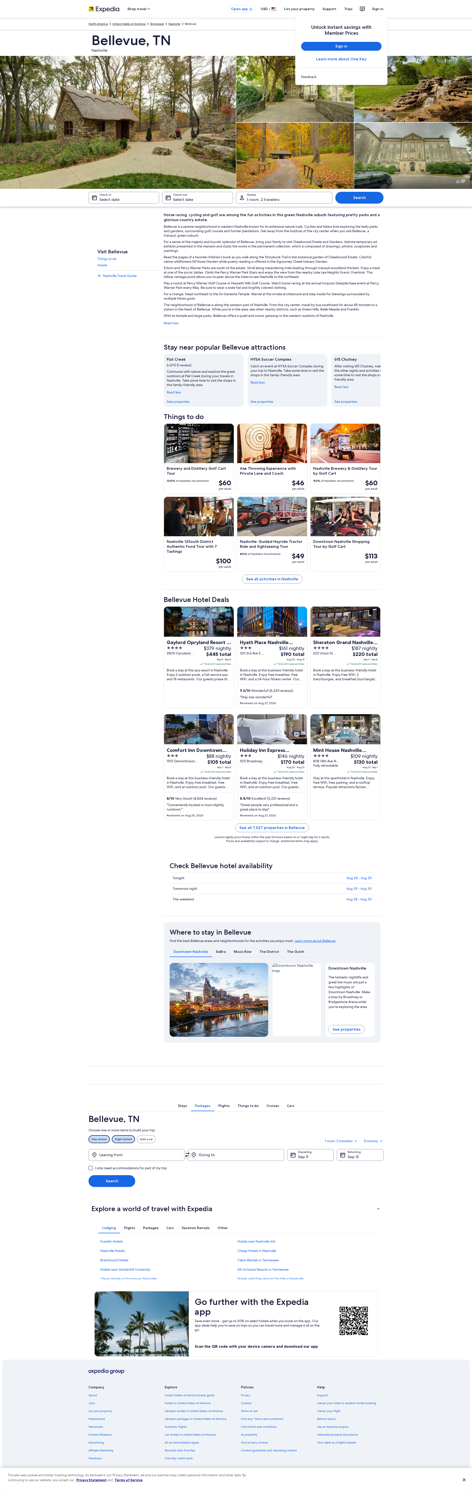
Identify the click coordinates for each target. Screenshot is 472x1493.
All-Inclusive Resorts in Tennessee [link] (263, 1269)
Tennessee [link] (157, 24)
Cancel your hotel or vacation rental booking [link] (346, 1403)
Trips (348, 9)
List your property (299, 9)
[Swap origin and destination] (187, 1154)
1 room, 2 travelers (263, 199)
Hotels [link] (102, 265)
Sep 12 (353, 1156)
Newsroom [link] (95, 1427)
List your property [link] (100, 1411)
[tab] (191, 951)
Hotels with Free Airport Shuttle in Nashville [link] (270, 1279)
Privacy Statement (91, 1480)
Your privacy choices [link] (254, 1442)
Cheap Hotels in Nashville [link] (256, 1251)
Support (329, 9)
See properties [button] (346, 1029)
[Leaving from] (136, 1155)
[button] (236, 1209)
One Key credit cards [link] (179, 1458)
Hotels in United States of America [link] (187, 1403)
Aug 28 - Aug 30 (359, 899)
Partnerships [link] (96, 1419)
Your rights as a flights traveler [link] (336, 1442)
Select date (109, 199)
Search (359, 197)
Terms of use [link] (249, 1411)
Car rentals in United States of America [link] (190, 1435)
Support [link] (322, 1395)
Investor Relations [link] (100, 1435)
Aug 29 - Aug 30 (359, 888)
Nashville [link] (174, 24)
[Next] (380, 380)
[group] (350, 991)
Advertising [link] (96, 1442)
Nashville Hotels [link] (112, 1251)
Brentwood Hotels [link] (114, 1260)
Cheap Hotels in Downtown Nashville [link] (128, 1279)
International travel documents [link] (337, 1435)
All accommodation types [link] (182, 1442)
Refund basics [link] (326, 1419)
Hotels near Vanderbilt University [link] (125, 1269)
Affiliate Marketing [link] (100, 1450)
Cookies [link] (246, 1403)
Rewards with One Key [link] (180, 1450)
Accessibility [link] (249, 1435)
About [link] (92, 1395)
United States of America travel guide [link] (190, 1395)
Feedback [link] (95, 1458)
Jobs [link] (91, 1403)
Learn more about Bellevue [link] (315, 941)
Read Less (171, 323)
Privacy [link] (245, 1395)
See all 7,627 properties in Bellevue (272, 827)
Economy (371, 1141)
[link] (341, 77)
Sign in (378, 9)
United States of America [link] (129, 24)
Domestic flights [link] (175, 1427)
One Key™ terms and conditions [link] (262, 1419)
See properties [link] (178, 401)
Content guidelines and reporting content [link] (269, 1450)
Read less (174, 392)
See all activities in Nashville (272, 579)
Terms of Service (129, 1480)
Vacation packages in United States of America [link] (195, 1419)
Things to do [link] (107, 259)
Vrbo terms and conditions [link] (259, 1427)
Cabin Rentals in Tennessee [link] (258, 1260)
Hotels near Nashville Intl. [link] (256, 1241)
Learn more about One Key (341, 59)
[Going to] (236, 1155)
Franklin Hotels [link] (111, 1241)
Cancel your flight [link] (328, 1411)
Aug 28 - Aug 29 (359, 878)
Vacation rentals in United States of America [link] (194, 1411)
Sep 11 (303, 1156)
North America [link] (98, 24)
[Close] (464, 1480)
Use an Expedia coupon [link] (333, 1427)
